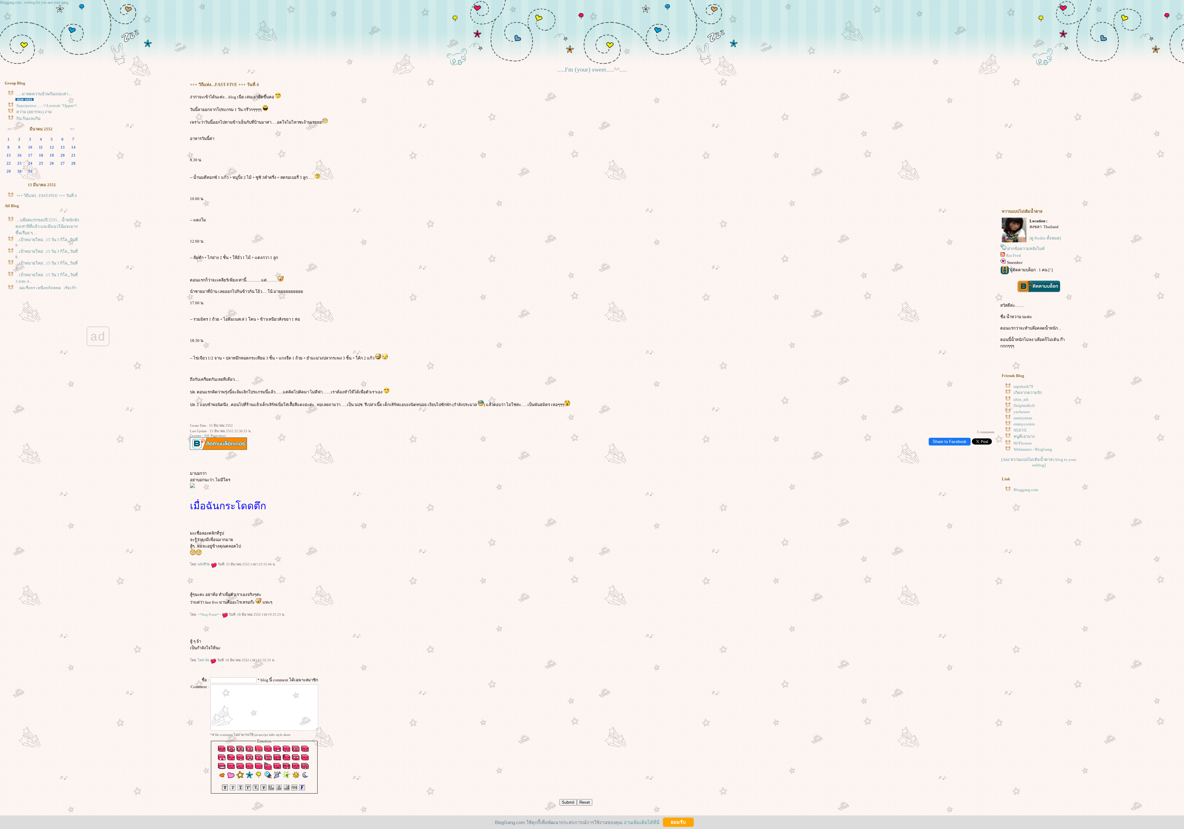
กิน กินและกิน (28, 118)
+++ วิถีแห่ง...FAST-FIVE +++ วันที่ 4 (46, 195)
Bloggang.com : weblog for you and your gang (34, 2)
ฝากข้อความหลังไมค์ (1026, 248)
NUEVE (1020, 430)
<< (9, 129)
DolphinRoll (1024, 405)
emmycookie (1024, 424)
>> (72, 129)
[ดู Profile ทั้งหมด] (1045, 238)
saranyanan (1022, 418)
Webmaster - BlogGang (1032, 449)
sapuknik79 (1023, 386)
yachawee (1021, 411)
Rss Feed (1013, 255)
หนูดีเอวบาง (1024, 436)
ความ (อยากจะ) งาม (34, 111)
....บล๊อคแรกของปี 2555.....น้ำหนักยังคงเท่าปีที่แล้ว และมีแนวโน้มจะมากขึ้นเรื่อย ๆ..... (47, 226)
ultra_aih (1021, 399)
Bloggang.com (1025, 489)
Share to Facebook (950, 441)
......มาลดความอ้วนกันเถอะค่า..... (44, 94)
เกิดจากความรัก (1027, 392)
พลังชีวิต (204, 564)
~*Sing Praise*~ (210, 614)
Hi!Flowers (1022, 443)
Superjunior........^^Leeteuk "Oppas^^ (46, 105)
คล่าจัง (204, 660)
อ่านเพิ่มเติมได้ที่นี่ (641, 822)
